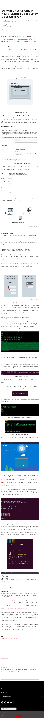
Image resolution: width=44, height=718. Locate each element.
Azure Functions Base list (10, 237)
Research (15, 638)
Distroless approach (5, 39)
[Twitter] (8, 702)
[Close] (42, 713)
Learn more (38, 713)
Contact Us (4, 660)
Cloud (2, 638)
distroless (3, 482)
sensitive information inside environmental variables (15, 608)
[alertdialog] (22, 714)
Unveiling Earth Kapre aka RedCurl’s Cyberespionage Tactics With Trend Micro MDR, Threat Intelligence (18, 669)
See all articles (3, 675)
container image (27, 38)
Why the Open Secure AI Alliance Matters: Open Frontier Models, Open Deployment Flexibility (17, 673)
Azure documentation (19, 166)
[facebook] (5, 702)
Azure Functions (26, 34)
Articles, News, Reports (8, 638)
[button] (4, 660)
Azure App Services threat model (16, 600)
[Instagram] (11, 702)
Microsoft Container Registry (29, 237)
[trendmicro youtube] (14, 702)
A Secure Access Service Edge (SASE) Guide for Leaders (10, 671)
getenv (10, 535)
